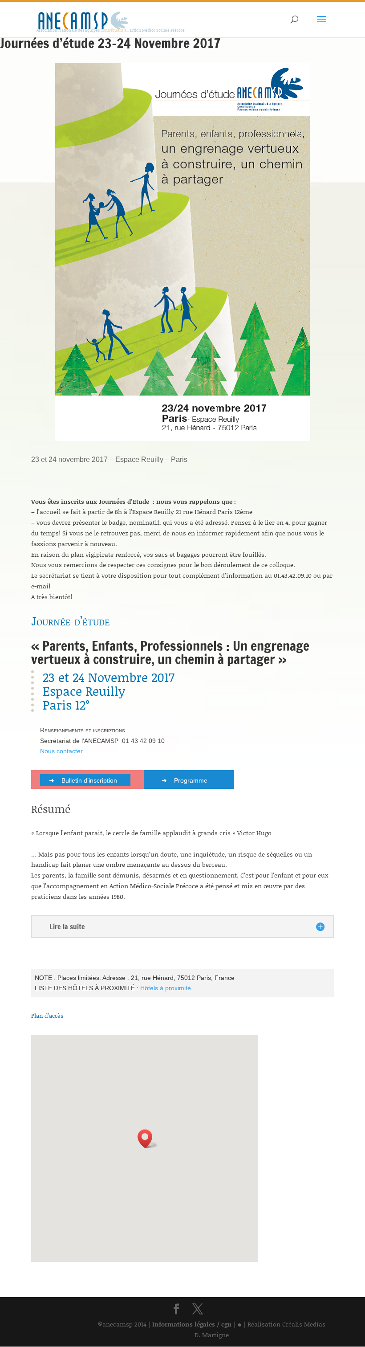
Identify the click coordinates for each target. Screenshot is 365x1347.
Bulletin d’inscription (89, 780)
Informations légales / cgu (191, 1324)
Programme (190, 780)
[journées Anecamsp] (182, 440)
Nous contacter (61, 751)
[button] (148, 1139)
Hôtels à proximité (165, 988)
